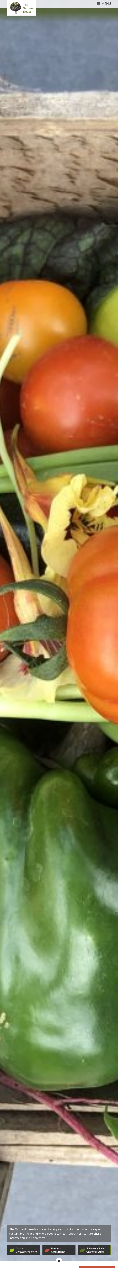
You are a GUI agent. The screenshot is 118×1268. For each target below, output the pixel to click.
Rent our (58, 1250)
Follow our (95, 1250)
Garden (26, 1250)
